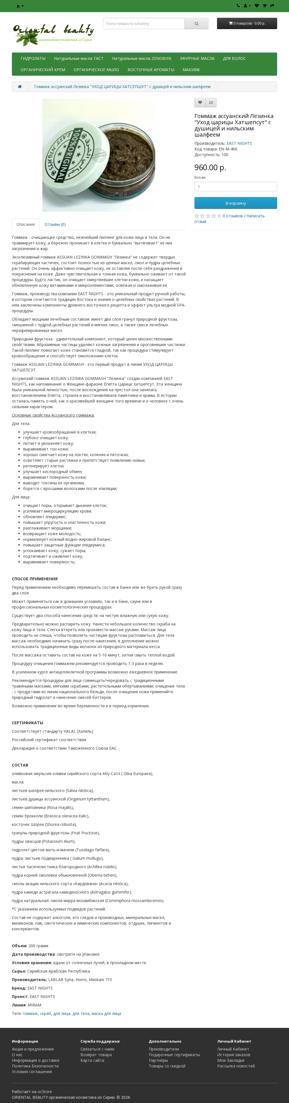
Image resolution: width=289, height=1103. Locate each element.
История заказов (233, 1054)
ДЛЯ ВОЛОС (234, 58)
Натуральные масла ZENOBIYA (141, 58)
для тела (81, 1013)
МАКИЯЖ (191, 69)
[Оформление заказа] (272, 5)
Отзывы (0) (55, 224)
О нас (17, 1054)
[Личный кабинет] (247, 5)
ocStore (45, 1091)
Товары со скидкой (167, 1066)
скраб (45, 1013)
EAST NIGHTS (239, 143)
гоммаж (30, 1013)
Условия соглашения (32, 1071)
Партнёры (158, 1060)
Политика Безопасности (35, 1066)
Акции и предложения (33, 1049)
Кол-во (200, 177)
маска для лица (106, 1013)
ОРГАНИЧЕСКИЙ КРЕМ (43, 69)
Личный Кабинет (233, 1049)
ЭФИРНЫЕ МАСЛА (197, 58)
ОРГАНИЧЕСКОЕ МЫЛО (96, 69)
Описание (25, 224)
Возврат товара (96, 1054)
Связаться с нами (97, 1049)
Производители (164, 1049)
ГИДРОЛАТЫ (33, 58)
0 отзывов (233, 215)
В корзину (235, 203)
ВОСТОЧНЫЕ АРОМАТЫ (151, 69)
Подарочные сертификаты (174, 1054)
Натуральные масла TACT (79, 58)
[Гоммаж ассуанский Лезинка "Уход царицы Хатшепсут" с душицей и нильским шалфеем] (99, 155)
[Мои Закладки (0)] (257, 5)
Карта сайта (92, 1060)
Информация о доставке (36, 1060)
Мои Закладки (230, 1060)
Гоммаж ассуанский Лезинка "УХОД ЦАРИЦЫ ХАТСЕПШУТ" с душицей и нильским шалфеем (122, 86)
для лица (61, 1013)
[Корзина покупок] (264, 5)
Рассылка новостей (236, 1066)
